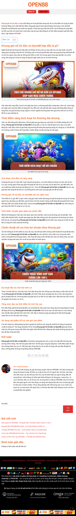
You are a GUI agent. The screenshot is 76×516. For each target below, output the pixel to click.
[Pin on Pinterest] (43, 355)
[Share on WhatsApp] (29, 355)
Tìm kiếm (4, 403)
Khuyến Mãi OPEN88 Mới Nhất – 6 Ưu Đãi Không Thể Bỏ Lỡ (23, 426)
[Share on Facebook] (32, 355)
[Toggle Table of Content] (13, 39)
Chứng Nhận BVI (52, 460)
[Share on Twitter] (36, 355)
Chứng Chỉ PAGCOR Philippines (13, 460)
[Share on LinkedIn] (47, 355)
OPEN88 (17, 33)
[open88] (38, 4)
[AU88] (19, 512)
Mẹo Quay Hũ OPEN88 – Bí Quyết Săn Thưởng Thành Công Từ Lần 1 (26, 423)
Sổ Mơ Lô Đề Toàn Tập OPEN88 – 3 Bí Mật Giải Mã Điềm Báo (23, 437)
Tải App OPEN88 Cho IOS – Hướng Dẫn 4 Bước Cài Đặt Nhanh (24, 430)
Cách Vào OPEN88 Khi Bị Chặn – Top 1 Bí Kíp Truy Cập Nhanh (23, 433)
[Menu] (2, 4)
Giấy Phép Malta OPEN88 (36, 460)
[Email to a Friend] (39, 355)
